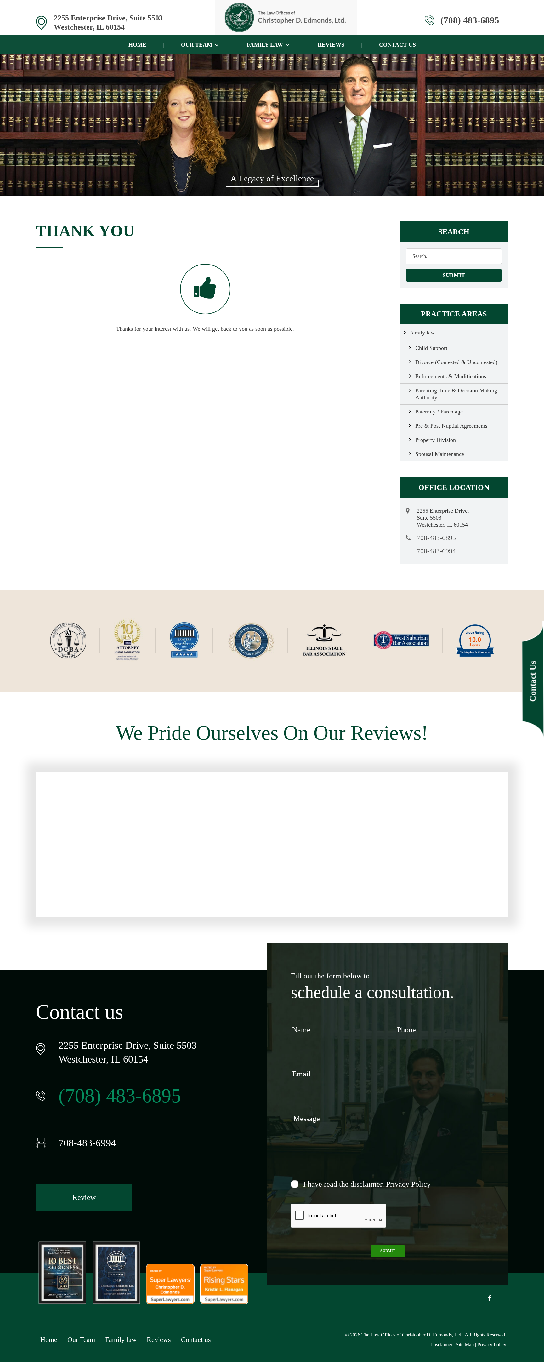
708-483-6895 (436, 537)
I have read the (367, 1184)
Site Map (465, 1344)
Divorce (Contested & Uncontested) (456, 362)
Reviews (331, 45)
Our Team (196, 45)
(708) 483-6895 (469, 20)
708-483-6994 (436, 551)
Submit (387, 1251)
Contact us (397, 45)
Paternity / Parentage (439, 411)
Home (137, 45)
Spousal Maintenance (439, 454)
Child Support (431, 348)
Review (84, 1197)
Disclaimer (441, 1344)
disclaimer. (367, 1184)
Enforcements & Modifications (450, 376)
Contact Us (533, 681)
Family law (265, 45)
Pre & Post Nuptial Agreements (451, 426)
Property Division (435, 440)
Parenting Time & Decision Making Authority (456, 394)
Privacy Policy (408, 1184)
